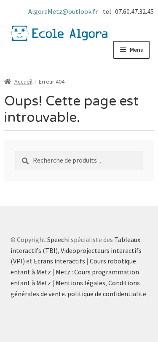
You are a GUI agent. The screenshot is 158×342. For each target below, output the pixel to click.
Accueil (23, 81)
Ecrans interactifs (59, 261)
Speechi (58, 239)
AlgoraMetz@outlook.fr (63, 11)
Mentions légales (80, 283)
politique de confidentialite (106, 293)
